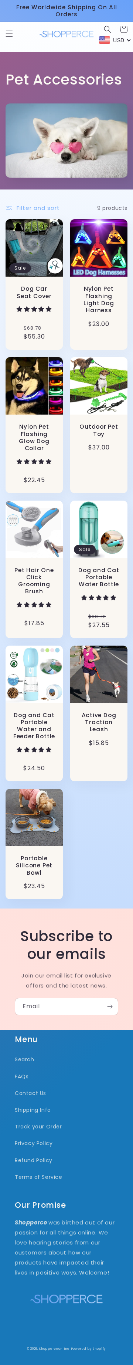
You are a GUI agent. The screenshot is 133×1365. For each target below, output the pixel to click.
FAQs (21, 1076)
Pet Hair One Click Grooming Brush (34, 581)
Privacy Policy (33, 1143)
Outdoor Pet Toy (98, 430)
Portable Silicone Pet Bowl (34, 865)
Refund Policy (33, 1160)
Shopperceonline (54, 1348)
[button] (9, 34)
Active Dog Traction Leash (99, 722)
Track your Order (38, 1126)
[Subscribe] (110, 1006)
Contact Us (30, 1093)
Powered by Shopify (88, 1348)
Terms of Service (38, 1177)
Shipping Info (33, 1110)
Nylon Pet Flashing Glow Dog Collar (34, 437)
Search (24, 1059)
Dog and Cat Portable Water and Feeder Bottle (34, 726)
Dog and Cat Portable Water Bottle (98, 577)
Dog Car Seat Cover (34, 292)
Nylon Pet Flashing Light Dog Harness (98, 299)
